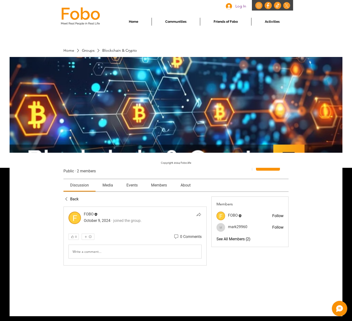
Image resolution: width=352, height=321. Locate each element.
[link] (79, 185)
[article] (135, 236)
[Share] (199, 214)
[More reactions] (88, 237)
